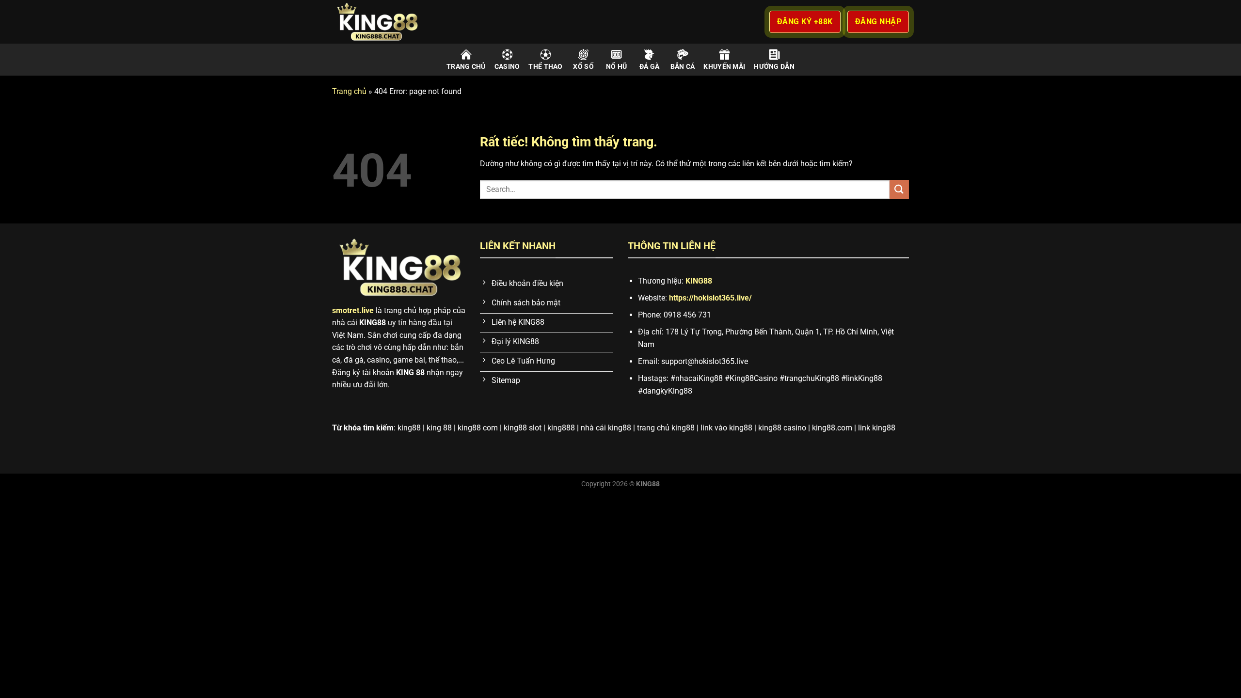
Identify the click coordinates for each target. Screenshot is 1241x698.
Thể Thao (545, 67)
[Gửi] (899, 189)
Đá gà (649, 67)
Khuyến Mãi (724, 67)
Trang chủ (466, 67)
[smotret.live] (392, 22)
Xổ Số (583, 67)
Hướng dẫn (774, 67)
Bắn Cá (682, 67)
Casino (507, 67)
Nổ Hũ (616, 67)
